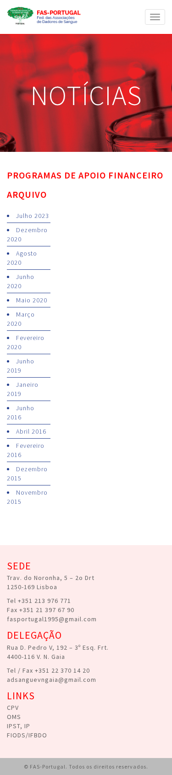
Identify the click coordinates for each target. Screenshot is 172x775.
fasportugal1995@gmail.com (52, 619)
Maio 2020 (31, 300)
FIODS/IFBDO (27, 735)
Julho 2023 (32, 216)
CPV (13, 707)
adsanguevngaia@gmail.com (51, 679)
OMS (14, 717)
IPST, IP (18, 726)
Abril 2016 (31, 431)
